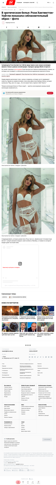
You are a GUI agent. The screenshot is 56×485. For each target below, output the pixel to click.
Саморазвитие (41, 413)
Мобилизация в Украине (44, 385)
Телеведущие (5, 372)
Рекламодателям (5, 375)
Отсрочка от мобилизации (44, 394)
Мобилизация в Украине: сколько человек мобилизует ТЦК (45, 398)
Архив (39, 370)
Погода (5, 396)
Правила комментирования (25, 375)
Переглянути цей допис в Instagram (11, 267)
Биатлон (23, 429)
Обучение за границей (43, 415)
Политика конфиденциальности (26, 363)
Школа (39, 409)
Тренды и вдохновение (9, 427)
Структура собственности (43, 368)
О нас (3, 363)
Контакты (40, 363)
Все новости (7, 385)
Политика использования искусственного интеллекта (25, 366)
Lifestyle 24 (4, 7)
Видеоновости (7, 392)
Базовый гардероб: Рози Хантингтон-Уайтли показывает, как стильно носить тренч (27, 75)
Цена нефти (7, 406)
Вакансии (40, 366)
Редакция (4, 366)
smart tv (22, 470)
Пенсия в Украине (8, 417)
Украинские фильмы (26, 408)
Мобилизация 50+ (42, 389)
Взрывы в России (25, 398)
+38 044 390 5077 (33, 351)
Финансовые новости (9, 410)
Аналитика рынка (8, 423)
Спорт (22, 422)
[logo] (11, 2)
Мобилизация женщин (43, 391)
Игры (39, 375)
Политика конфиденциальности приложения (26, 370)
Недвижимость (8, 422)
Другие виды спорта (25, 431)
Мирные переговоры (26, 391)
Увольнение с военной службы (45, 387)
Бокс (22, 423)
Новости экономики (9, 404)
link (29, 357)
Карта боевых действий (26, 389)
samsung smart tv (30, 470)
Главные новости (8, 387)
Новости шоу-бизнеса (12, 7)
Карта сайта (40, 372)
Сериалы (23, 414)
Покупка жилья (7, 425)
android (7, 470)
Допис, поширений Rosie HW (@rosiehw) (14, 285)
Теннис (23, 427)
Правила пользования (6, 377)
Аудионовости (7, 394)
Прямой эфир (7, 391)
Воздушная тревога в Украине (28, 392)
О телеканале (5, 370)
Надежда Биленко (10, 22)
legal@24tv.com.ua (19, 464)
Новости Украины (8, 389)
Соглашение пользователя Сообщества (25, 373)
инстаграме (18, 69)
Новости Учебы (42, 404)
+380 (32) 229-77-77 (12, 462)
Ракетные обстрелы (25, 387)
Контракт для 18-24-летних (44, 392)
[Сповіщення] (53, 3)
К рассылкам (47, 439)
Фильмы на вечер (25, 410)
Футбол (23, 425)
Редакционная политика (7, 368)
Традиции (19, 2)
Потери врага (24, 400)
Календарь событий (28, 2)
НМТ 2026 (40, 411)
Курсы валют (7, 408)
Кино (22, 404)
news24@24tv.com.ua (7, 351)
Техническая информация (25, 377)
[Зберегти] (49, 27)
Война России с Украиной (28, 385)
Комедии (23, 412)
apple (15, 470)
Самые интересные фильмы (27, 406)
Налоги (6, 415)
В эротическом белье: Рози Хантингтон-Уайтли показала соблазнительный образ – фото (36, 7)
